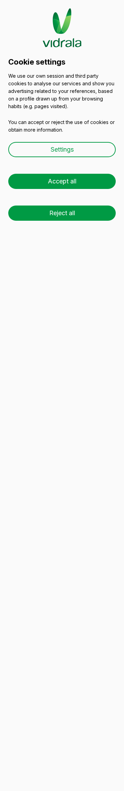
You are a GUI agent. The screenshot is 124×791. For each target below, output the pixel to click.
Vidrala (62, 21)
